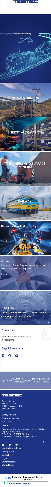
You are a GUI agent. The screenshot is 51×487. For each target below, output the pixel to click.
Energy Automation (25, 132)
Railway (25, 201)
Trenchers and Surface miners (24, 165)
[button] (38, 322)
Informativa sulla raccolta (16, 483)
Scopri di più (6, 241)
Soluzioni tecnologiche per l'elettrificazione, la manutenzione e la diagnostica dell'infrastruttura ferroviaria (24, 209)
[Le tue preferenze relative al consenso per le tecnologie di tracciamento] (4, 482)
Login (4, 458)
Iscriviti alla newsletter (11, 448)
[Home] (25, 2)
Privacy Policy (8, 451)
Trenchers (6, 421)
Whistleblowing (8, 465)
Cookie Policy (7, 455)
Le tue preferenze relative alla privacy (28, 478)
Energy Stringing (25, 98)
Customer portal (9, 462)
